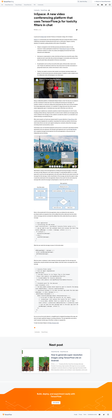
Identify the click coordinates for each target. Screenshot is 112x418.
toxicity (60, 119)
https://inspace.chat (54, 323)
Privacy (80, 414)
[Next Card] (56, 361)
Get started (56, 402)
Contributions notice (92, 414)
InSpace (36, 39)
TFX (34, 4)
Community (40, 4)
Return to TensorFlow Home (103, 1)
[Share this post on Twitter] (76, 29)
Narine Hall (43, 36)
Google (76, 414)
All (2, 4)
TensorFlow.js (18, 4)
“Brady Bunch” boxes (64, 48)
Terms (85, 414)
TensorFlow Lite (27, 4)
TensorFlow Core (9, 4)
